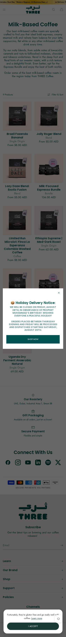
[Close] (58, 292)
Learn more (36, 618)
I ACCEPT (33, 626)
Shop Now (33, 339)
